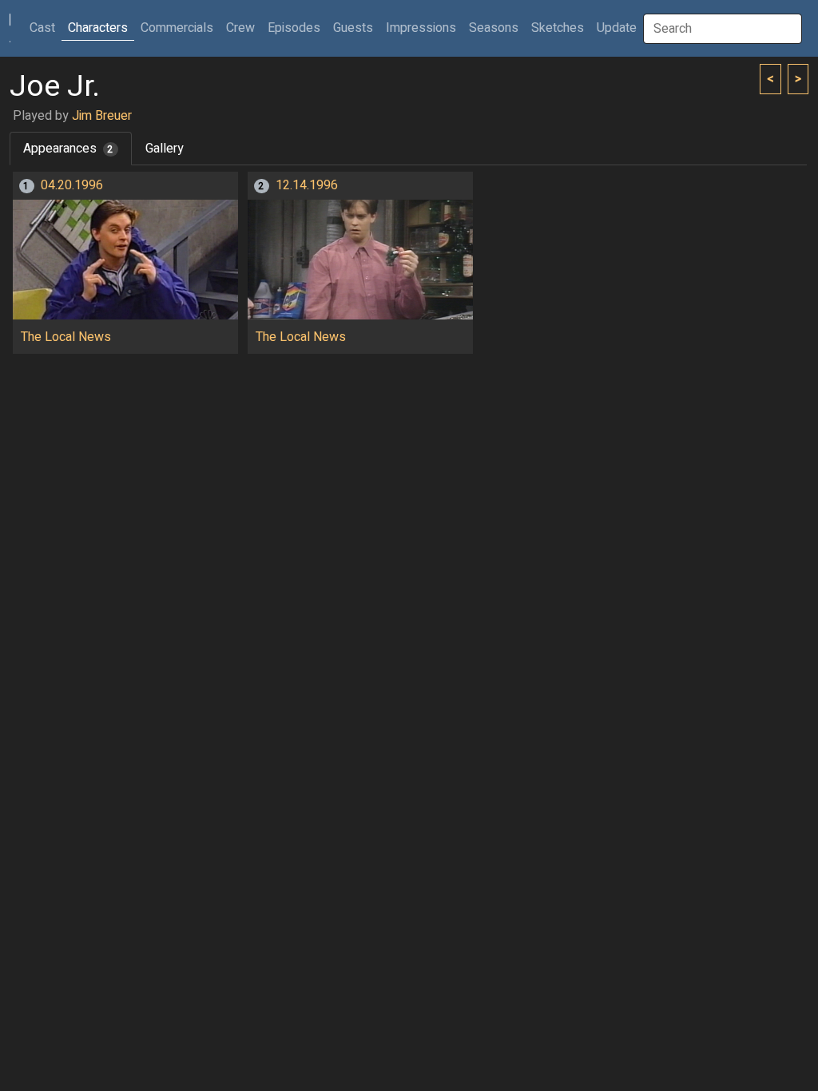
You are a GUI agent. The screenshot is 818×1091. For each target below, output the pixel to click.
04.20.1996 (72, 185)
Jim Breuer (102, 115)
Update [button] (617, 28)
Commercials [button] (177, 28)
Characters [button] (98, 28)
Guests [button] (353, 28)
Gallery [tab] (164, 148)
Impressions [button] (421, 28)
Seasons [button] (493, 28)
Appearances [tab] (68, 148)
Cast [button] (46, 28)
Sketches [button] (557, 28)
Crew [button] (240, 28)
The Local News (66, 337)
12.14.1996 (307, 185)
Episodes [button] (294, 28)
